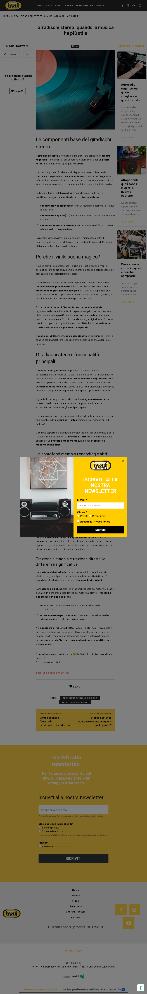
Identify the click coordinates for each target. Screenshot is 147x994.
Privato (83, 516)
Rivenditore (98, 516)
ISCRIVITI (100, 529)
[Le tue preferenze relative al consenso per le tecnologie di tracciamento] (140, 987)
